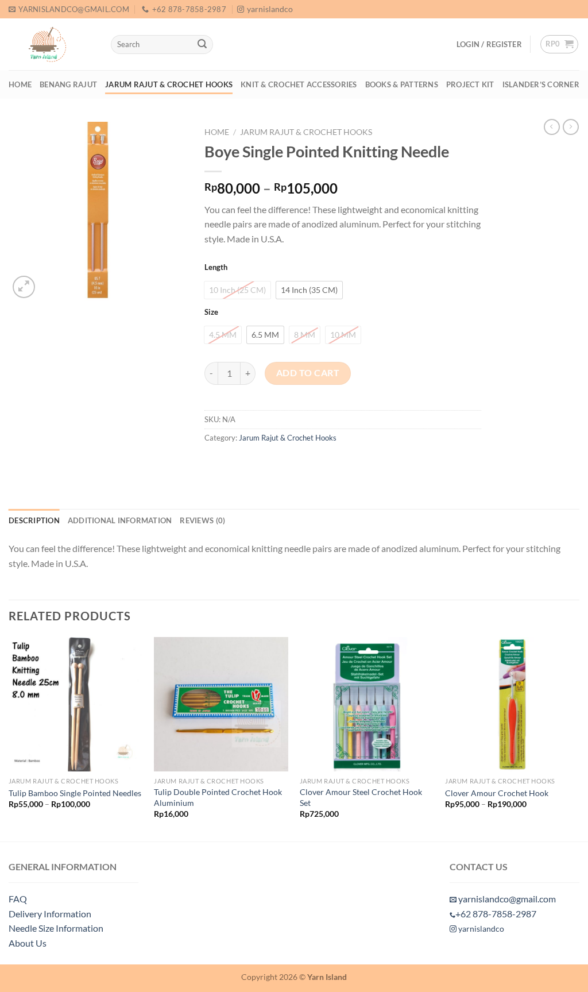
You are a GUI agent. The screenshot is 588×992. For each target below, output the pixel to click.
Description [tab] (34, 520)
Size (211, 312)
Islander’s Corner (540, 84)
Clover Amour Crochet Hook (496, 793)
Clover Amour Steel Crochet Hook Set (361, 797)
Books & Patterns (401, 84)
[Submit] (202, 45)
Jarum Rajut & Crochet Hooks (169, 84)
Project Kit (470, 84)
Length (215, 268)
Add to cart (307, 373)
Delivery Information (50, 913)
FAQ (18, 898)
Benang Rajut (68, 84)
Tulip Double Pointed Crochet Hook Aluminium (218, 797)
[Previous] (9, 738)
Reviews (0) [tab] (202, 520)
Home (20, 84)
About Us (28, 942)
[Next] (578, 738)
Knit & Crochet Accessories (299, 84)
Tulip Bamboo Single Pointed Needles (75, 793)
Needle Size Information (56, 927)
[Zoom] (24, 287)
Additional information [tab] (120, 520)
